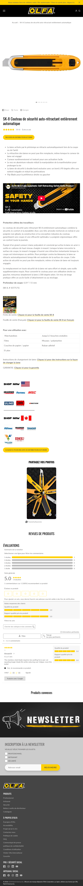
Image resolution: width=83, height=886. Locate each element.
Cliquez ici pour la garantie (26, 367)
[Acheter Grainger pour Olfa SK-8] (9, 392)
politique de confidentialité (13, 846)
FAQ (5, 839)
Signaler (28, 673)
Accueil (15, 22)
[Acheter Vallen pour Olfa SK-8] (8, 439)
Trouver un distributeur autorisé (18, 137)
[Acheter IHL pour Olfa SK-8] (19, 439)
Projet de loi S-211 (10, 829)
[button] (36, 102)
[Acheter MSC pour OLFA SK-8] (32, 392)
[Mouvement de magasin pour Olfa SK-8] (33, 403)
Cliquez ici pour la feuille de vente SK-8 (36, 315)
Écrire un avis (26, 129)
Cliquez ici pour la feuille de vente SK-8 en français (50, 320)
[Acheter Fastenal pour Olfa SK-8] (20, 392)
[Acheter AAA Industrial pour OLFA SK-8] (20, 403)
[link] (17, 578)
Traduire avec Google (15, 678)
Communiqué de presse (12, 842)
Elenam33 (8, 654)
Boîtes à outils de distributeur (14, 808)
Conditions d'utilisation (12, 849)
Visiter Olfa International (12, 853)
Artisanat (12, 757)
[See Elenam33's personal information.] (14, 653)
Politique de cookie (10, 836)
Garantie (6, 856)
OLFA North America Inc (16, 882)
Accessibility (8, 825)
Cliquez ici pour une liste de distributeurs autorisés (26, 450)
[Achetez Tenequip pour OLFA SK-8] (31, 428)
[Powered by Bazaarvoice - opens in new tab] (34, 522)
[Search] (79, 11)
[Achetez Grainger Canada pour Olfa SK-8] (19, 428)
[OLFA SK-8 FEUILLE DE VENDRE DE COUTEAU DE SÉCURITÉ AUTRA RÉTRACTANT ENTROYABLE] (9, 304)
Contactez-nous (9, 832)
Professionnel (15, 754)
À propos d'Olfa (9, 822)
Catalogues (7, 812)
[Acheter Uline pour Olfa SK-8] (9, 403)
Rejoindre (50, 767)
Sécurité (12, 761)
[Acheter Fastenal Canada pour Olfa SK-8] (8, 428)
